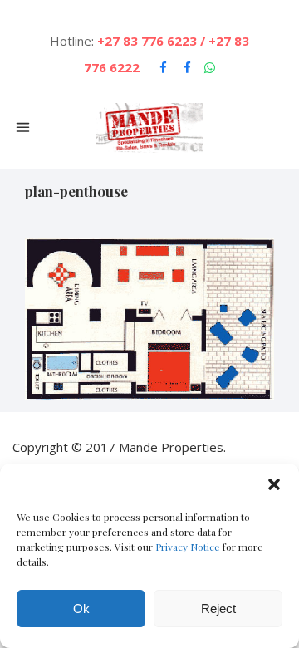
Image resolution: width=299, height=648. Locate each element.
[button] (274, 484)
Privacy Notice (187, 546)
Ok (81, 608)
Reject (218, 608)
